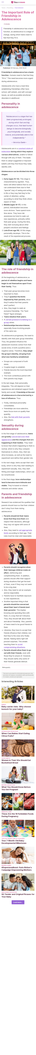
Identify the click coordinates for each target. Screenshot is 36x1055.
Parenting (10, 7)
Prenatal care (6, 812)
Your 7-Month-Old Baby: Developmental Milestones (14, 842)
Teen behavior (19, 7)
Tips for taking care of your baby (13, 838)
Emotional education (9, 892)
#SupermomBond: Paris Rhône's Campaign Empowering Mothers (17, 868)
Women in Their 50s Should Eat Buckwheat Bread (16, 761)
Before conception (8, 785)
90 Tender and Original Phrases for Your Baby (18, 895)
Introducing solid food (10, 731)
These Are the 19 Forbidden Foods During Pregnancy (18, 815)
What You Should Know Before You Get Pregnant (16, 788)
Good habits (6, 758)
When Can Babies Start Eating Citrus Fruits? (16, 734)
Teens (3, 7)
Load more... (18, 902)
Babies (4, 704)
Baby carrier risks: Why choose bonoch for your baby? (16, 707)
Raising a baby (6, 865)
